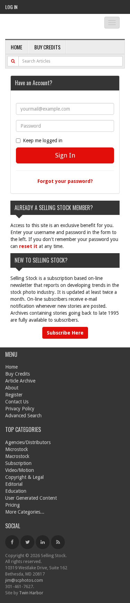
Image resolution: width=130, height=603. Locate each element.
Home (16, 47)
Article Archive (20, 381)
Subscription (18, 463)
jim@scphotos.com (24, 580)
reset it (28, 246)
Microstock (16, 449)
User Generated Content (31, 498)
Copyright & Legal (24, 477)
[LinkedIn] (43, 542)
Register (14, 394)
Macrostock (17, 456)
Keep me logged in (42, 140)
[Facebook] (12, 542)
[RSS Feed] (58, 542)
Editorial (14, 484)
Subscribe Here (65, 333)
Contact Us (16, 401)
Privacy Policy (19, 408)
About (11, 388)
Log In (11, 6)
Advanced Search (23, 415)
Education (15, 491)
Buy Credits (47, 47)
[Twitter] (27, 542)
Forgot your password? (65, 181)
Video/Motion (19, 470)
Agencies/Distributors (28, 442)
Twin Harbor (31, 592)
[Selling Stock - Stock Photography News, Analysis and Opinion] (48, 27)
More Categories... (24, 512)
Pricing (12, 505)
